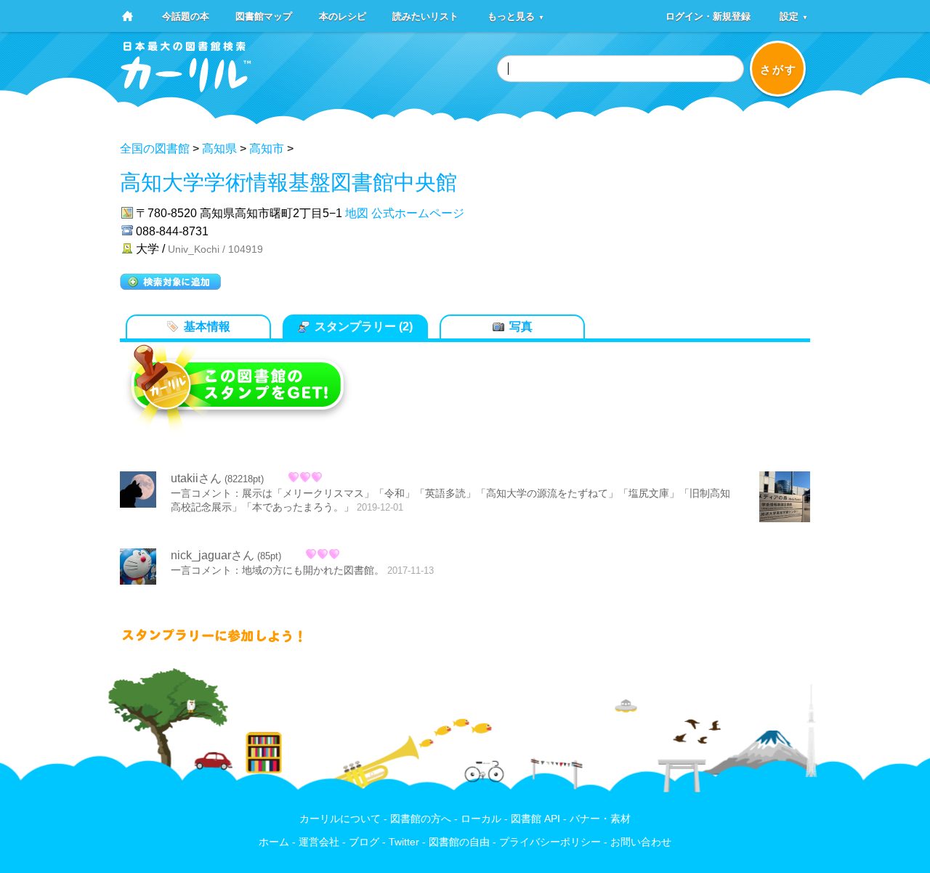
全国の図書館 (155, 148)
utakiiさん (196, 478)
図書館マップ (263, 16)
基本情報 (207, 326)
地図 (356, 213)
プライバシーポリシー (550, 842)
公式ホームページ (417, 213)
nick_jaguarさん (212, 555)
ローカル (481, 818)
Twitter (404, 842)
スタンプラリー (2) (364, 326)
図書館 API (535, 818)
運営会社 (319, 842)
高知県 (219, 148)
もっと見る (516, 16)
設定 (794, 16)
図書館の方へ (420, 818)
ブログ (364, 842)
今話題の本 (185, 16)
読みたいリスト (425, 16)
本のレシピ (342, 16)
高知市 (266, 148)
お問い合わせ (640, 842)
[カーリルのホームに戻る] (186, 87)
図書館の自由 (459, 842)
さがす (778, 69)
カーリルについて (340, 818)
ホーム (274, 842)
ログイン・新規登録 (708, 16)
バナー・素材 (600, 818)
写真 (521, 326)
